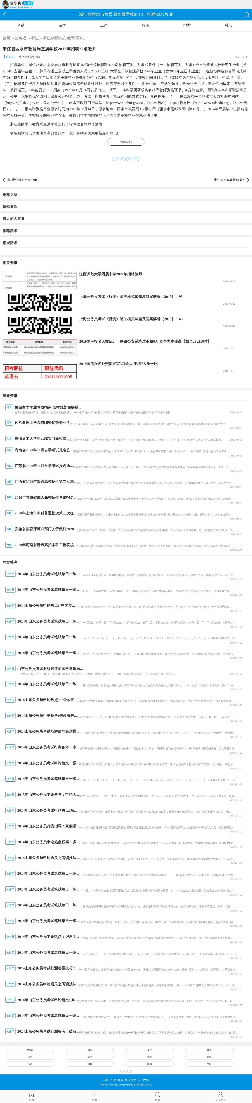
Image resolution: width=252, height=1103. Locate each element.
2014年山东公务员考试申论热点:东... (47, 810)
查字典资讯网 (54, 133)
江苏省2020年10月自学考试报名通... (44, 466)
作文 (30, 1057)
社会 (228, 25)
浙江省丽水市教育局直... (65, 38)
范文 (149, 1057)
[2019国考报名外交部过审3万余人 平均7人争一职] (40, 370)
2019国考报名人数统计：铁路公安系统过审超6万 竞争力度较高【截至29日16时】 (145, 341)
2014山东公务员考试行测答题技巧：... (48, 968)
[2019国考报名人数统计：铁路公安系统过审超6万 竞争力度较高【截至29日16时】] (40, 347)
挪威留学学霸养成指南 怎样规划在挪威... (48, 407)
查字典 (30, 1050)
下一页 (133, 159)
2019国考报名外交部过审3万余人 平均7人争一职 (118, 364)
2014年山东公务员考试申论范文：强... (48, 763)
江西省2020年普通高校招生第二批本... (46, 482)
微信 (120, 1079)
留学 (62, 25)
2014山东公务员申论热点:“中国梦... (46, 605)
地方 (187, 25)
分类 (94, 1100)
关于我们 (143, 1079)
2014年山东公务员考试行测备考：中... (48, 747)
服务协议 (130, 1079)
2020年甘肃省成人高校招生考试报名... (46, 497)
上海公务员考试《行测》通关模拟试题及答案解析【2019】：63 (131, 319)
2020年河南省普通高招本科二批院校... (46, 545)
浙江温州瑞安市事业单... (22, 180)
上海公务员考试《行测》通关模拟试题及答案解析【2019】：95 (131, 297)
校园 (145, 25)
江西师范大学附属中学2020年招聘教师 (110, 274)
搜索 (157, 1100)
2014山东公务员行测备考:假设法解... (47, 715)
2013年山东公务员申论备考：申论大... (48, 794)
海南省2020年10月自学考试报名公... (44, 450)
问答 (90, 1064)
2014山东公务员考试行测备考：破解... (48, 1031)
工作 (104, 25)
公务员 (21, 38)
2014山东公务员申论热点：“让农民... (47, 700)
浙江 (35, 38)
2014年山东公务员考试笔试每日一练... (48, 574)
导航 (106, 1079)
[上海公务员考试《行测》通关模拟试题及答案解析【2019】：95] (40, 302)
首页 (7, 38)
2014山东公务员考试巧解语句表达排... (48, 731)
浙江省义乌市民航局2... (230, 180)
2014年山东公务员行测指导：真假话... (48, 826)
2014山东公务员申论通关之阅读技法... (48, 858)
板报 (209, 1057)
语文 (90, 1057)
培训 (149, 1064)
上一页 (119, 159)
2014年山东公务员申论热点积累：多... (48, 842)
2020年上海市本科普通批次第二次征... (46, 513)
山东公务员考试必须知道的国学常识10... (50, 669)
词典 (90, 1050)
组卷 (209, 1050)
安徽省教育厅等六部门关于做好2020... (46, 529)
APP (113, 1079)
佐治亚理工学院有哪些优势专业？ (42, 423)
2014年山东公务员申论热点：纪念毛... (48, 937)
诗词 (30, 1064)
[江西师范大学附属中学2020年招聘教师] (40, 280)
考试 (21, 25)
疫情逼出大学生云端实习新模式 (40, 438)
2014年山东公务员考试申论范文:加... (47, 1000)
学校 (209, 1064)
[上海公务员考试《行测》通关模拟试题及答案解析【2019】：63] (40, 325)
